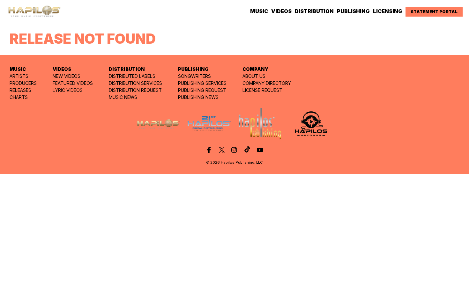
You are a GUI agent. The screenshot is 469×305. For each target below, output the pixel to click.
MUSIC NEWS (123, 97)
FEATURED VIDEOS (73, 83)
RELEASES (20, 90)
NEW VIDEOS (66, 76)
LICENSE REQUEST (262, 90)
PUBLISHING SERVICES (202, 83)
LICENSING (387, 11)
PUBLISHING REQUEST (202, 90)
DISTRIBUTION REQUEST (135, 90)
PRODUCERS (23, 83)
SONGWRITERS (194, 76)
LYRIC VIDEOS (68, 90)
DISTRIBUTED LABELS (132, 76)
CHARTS (19, 97)
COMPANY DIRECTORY (266, 83)
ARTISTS (19, 76)
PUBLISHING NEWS (198, 97)
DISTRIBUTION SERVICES (135, 83)
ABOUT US (253, 76)
